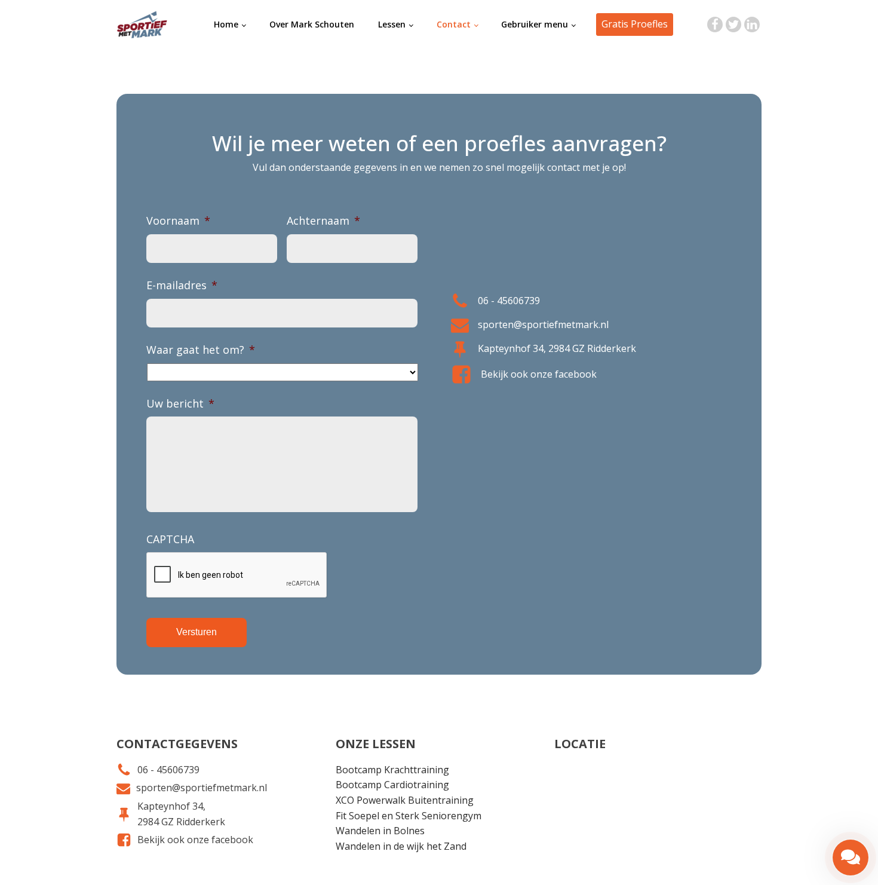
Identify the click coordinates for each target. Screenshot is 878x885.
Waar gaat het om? (200, 350)
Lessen (392, 24)
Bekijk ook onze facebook (539, 374)
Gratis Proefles (634, 23)
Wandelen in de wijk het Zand (401, 846)
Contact (454, 24)
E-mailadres (181, 285)
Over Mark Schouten (311, 24)
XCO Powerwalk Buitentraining (405, 800)
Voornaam (178, 221)
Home (226, 24)
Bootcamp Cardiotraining (392, 784)
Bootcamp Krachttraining (392, 769)
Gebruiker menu (534, 24)
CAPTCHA (170, 539)
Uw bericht (180, 404)
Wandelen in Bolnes (380, 830)
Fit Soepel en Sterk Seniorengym (408, 815)
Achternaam (323, 221)
